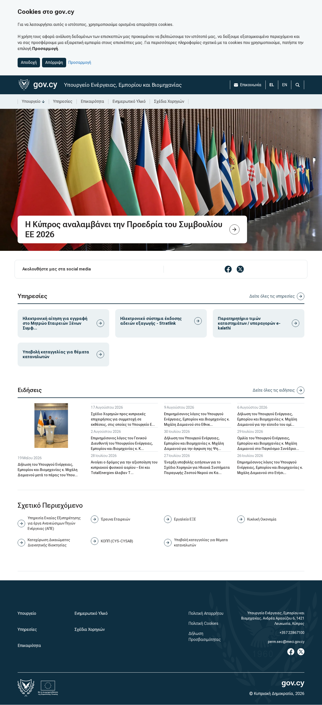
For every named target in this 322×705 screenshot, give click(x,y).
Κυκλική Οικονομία (261, 519)
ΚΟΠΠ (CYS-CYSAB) (117, 541)
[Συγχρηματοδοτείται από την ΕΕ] (48, 688)
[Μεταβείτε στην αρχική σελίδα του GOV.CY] (38, 84)
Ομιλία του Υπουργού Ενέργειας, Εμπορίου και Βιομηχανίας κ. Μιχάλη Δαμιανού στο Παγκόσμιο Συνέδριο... (268, 443)
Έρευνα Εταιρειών (115, 519)
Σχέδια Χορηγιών (169, 101)
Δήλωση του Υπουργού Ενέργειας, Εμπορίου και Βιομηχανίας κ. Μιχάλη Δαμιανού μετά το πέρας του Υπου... (48, 469)
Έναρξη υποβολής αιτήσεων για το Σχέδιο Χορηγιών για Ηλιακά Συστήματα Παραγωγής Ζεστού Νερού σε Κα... (197, 467)
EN (284, 84)
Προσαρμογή (79, 62)
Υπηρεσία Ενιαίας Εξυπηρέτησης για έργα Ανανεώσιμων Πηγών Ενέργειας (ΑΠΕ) (54, 523)
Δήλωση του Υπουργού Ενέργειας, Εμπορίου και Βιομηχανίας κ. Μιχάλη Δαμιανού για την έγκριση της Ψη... (194, 443)
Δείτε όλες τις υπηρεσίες (272, 296)
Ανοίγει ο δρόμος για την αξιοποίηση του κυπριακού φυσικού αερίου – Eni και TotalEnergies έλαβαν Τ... (124, 467)
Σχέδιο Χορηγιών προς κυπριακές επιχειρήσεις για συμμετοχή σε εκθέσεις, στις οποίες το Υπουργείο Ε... (123, 419)
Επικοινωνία (250, 84)
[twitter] (240, 269)
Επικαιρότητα (92, 101)
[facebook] (228, 269)
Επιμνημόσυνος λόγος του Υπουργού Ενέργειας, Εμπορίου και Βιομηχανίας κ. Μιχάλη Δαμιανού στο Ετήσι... (270, 467)
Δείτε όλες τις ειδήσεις (274, 390)
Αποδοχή (29, 62)
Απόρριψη (54, 62)
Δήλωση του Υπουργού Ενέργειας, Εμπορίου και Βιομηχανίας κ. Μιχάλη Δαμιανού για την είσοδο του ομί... (267, 419)
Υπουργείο (31, 101)
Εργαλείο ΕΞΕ (185, 519)
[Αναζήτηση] (297, 84)
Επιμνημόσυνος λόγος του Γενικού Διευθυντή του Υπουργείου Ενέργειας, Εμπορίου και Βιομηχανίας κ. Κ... (122, 443)
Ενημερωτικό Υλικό (129, 101)
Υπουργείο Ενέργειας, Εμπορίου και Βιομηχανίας (123, 85)
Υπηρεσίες (62, 101)
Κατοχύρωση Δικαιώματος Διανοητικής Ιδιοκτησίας (49, 542)
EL (271, 84)
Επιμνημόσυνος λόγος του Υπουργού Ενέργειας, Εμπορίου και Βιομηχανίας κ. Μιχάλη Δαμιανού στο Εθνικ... (197, 419)
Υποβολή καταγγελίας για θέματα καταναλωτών (201, 542)
